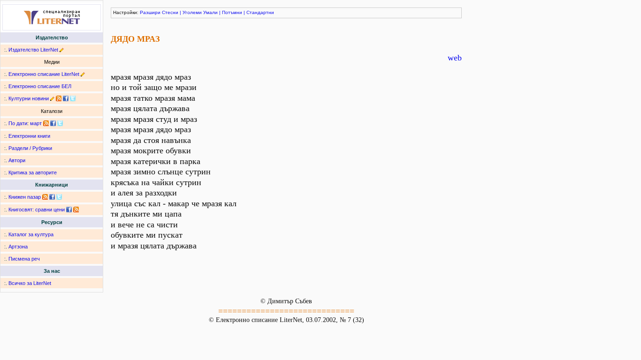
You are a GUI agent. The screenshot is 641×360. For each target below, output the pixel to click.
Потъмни (232, 12)
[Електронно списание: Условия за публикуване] (83, 74)
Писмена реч (24, 259)
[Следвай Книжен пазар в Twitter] (59, 197)
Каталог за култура (30, 234)
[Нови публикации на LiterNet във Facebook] (53, 123)
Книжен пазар (24, 197)
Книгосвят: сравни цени (36, 209)
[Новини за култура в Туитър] (73, 98)
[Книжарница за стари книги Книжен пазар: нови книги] (45, 197)
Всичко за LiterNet (29, 283)
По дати (17, 123)
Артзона (18, 246)
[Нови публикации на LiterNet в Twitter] (60, 123)
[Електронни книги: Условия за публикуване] (62, 49)
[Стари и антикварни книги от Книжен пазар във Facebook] (52, 197)
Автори (16, 160)
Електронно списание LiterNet (43, 74)
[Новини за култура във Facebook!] (66, 98)
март (36, 123)
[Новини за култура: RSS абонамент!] (58, 98)
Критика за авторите (32, 172)
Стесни (170, 12)
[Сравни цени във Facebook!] (69, 209)
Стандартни (260, 12)
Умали (210, 12)
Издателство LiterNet (33, 49)
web (455, 57)
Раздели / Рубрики (30, 148)
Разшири (150, 12)
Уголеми (192, 12)
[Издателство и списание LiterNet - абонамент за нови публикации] (46, 123)
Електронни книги (29, 136)
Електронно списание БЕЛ (39, 86)
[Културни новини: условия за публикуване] (52, 98)
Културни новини (28, 98)
